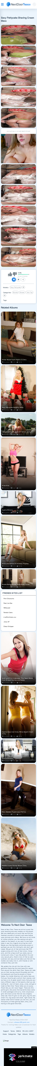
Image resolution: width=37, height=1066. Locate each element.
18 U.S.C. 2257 (27, 1031)
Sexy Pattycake (15, 287)
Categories (12, 1034)
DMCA (18, 1031)
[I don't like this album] (15, 274)
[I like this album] (10, 274)
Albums (25, 1034)
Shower (22, 292)
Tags (19, 1034)
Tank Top (29, 292)
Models (31, 1034)
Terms (12, 1031)
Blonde (15, 292)
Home (5, 1034)
